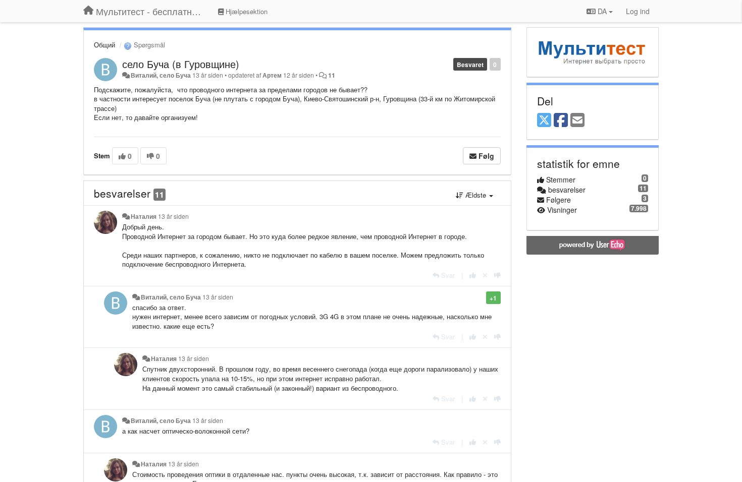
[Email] (577, 120)
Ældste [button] (475, 195)
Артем (272, 75)
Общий (104, 44)
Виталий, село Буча (161, 75)
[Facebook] (561, 120)
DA (602, 11)
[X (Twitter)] (544, 120)
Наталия (144, 216)
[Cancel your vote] (485, 275)
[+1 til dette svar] (472, 275)
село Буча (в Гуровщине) (180, 63)
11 (331, 75)
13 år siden (173, 216)
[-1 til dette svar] (497, 275)
